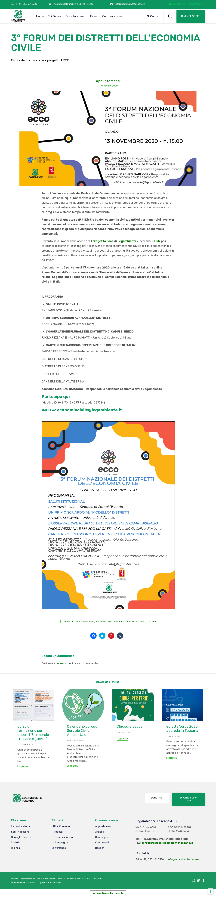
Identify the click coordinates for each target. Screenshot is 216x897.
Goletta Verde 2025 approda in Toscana (182, 728)
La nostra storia (20, 826)
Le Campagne (60, 842)
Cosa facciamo (75, 16)
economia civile (104, 621)
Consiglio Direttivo (22, 837)
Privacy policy (177, 4)
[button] (190, 16)
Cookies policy (196, 4)
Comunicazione (112, 16)
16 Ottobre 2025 (75, 740)
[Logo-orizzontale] (27, 802)
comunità (68, 621)
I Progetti (57, 831)
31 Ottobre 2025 (25, 744)
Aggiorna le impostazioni (50, 882)
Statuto (15, 842)
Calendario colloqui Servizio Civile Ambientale (82, 730)
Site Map (15, 882)
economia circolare (84, 621)
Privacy (23, 882)
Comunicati (102, 842)
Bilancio (16, 847)
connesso (61, 663)
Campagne (101, 837)
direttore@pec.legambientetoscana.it (167, 842)
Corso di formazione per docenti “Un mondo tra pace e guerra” (33, 732)
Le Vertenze (59, 847)
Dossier (99, 847)
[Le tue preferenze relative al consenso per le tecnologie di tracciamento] (210, 891)
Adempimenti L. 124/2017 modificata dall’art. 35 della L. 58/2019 (72, 879)
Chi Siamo (54, 16)
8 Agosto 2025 (124, 732)
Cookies (32, 882)
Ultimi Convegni (61, 826)
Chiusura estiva (130, 726)
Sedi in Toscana (20, 831)
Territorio (152, 621)
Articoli (99, 831)
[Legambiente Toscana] (18, 16)
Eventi (94, 16)
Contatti (155, 16)
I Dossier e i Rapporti (63, 837)
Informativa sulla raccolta (108, 893)
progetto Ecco (103, 241)
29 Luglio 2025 (173, 736)
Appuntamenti (108, 81)
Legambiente (127, 241)
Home (40, 16)
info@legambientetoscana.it (185, 859)
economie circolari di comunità (129, 621)
